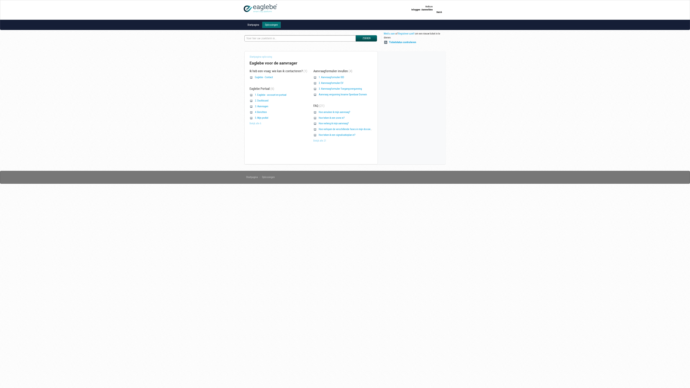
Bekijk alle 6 (255, 123)
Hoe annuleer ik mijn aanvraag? (334, 112)
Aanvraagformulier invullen (332, 71)
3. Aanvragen (261, 106)
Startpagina (253, 24)
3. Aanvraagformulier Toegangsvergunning (340, 88)
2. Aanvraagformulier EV (331, 83)
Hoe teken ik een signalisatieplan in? (337, 134)
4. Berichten (261, 112)
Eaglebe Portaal (261, 89)
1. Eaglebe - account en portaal (270, 94)
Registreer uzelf (406, 33)
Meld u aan (389, 33)
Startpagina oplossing (261, 56)
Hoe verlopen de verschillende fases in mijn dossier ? (346, 129)
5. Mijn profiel (261, 117)
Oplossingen (271, 24)
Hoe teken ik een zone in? (332, 117)
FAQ (318, 106)
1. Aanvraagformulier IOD (331, 77)
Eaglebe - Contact (264, 77)
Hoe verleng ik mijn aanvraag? (334, 123)
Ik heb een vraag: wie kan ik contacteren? (278, 71)
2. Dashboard (261, 100)
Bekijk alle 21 (319, 140)
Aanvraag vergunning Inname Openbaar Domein (343, 94)
